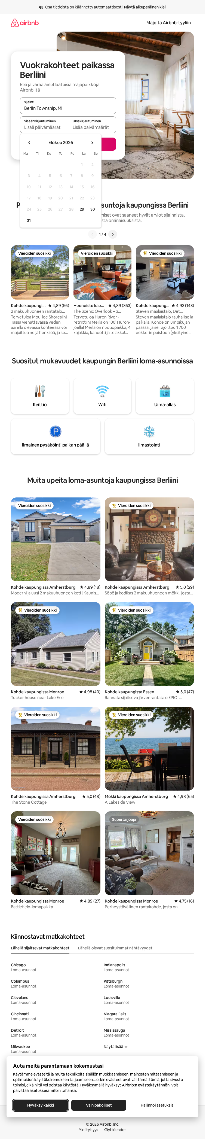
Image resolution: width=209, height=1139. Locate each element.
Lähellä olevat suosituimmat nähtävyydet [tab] (115, 948)
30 (92, 209)
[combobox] (68, 108)
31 (29, 220)
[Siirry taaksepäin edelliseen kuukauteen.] (29, 142)
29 (82, 209)
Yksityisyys (88, 1129)
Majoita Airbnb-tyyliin (168, 23)
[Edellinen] (92, 234)
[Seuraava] (112, 234)
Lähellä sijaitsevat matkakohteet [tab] (40, 948)
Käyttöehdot (114, 1129)
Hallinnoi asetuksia (157, 1105)
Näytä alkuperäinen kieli (145, 7)
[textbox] (44, 127)
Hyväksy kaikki (40, 1105)
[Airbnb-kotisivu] (25, 22)
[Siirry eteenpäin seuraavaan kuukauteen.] (92, 142)
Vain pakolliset (99, 1105)
